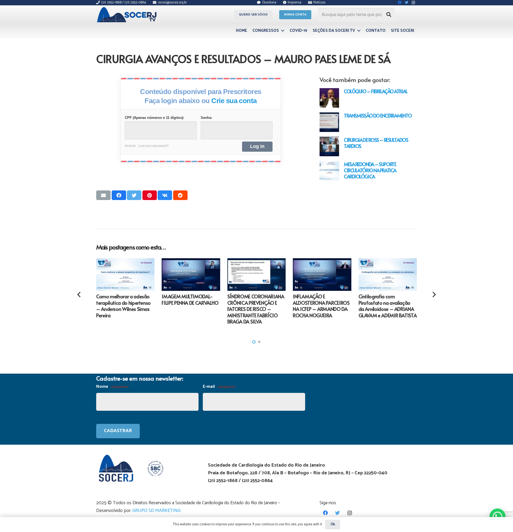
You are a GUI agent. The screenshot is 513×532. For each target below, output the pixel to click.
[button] (253, 342)
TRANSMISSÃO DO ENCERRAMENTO (377, 115)
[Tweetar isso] (134, 195)
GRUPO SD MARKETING (156, 511)
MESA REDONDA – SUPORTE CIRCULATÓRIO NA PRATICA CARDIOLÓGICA (370, 170)
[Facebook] (326, 513)
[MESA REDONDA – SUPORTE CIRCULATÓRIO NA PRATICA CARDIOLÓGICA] (329, 171)
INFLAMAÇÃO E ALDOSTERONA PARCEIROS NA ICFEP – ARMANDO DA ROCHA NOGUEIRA (321, 305)
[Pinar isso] (149, 195)
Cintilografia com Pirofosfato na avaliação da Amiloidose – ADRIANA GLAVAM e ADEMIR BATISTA (388, 305)
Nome (112, 386)
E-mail (219, 386)
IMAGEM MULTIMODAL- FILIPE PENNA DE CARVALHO (190, 299)
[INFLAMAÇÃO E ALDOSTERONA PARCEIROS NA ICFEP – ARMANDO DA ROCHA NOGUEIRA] (322, 274)
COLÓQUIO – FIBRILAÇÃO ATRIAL (375, 91)
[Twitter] (338, 513)
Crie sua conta (234, 101)
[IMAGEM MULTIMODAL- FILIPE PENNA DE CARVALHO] (191, 274)
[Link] (127, 15)
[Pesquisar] (388, 14)
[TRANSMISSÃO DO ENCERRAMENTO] (329, 122)
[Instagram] (350, 513)
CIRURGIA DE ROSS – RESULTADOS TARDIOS (376, 142)
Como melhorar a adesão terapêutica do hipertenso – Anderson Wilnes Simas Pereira (123, 305)
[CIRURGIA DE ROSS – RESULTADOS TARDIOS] (329, 146)
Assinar (130, 146)
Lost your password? (153, 146)
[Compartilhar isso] (119, 195)
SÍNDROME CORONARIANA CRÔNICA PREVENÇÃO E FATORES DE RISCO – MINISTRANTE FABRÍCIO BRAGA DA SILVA (255, 309)
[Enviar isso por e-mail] (103, 195)
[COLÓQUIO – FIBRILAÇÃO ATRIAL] (329, 98)
